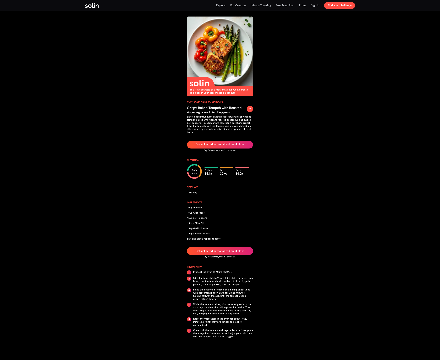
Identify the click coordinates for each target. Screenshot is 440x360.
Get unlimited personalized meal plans (220, 144)
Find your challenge (339, 5)
